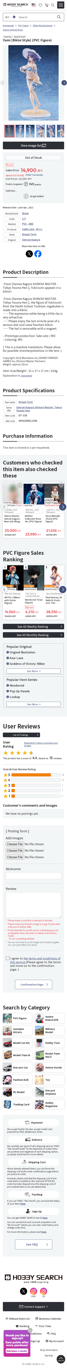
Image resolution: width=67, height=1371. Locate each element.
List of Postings (20, 734)
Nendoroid (17, 685)
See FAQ (32, 1244)
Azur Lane (16, 658)
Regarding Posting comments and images (41, 744)
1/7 (24, 218)
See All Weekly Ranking (32, 626)
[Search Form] (52, 5)
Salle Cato (28, 229)
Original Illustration (22, 652)
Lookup (15, 697)
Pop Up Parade (20, 691)
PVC (24, 223)
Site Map (49, 1355)
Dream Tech (29, 234)
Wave (25, 213)
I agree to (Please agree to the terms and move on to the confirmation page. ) (35, 963)
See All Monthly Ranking (33, 635)
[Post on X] (29, 253)
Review (11, 888)
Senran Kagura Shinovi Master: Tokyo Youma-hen (39, 408)
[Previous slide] (3, 82)
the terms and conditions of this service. (35, 960)
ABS (31, 223)
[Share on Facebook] (37, 253)
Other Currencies (34, 174)
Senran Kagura (31, 239)
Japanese (26, 375)
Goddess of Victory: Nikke (27, 663)
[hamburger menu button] (60, 5)
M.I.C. (39, 229)
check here (22, 1154)
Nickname (13, 868)
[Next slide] (64, 82)
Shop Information (49, 1350)
